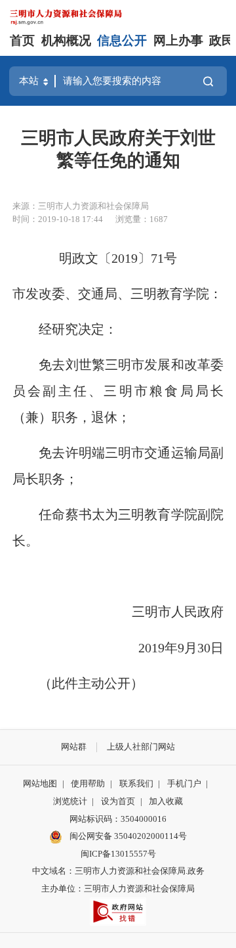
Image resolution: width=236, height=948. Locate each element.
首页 (22, 40)
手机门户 (184, 783)
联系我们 (136, 783)
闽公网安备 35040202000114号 (127, 836)
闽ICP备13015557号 (118, 854)
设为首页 (118, 801)
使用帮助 (88, 783)
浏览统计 (70, 801)
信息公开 (122, 40)
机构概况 (66, 40)
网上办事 (178, 40)
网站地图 (40, 783)
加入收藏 (166, 801)
